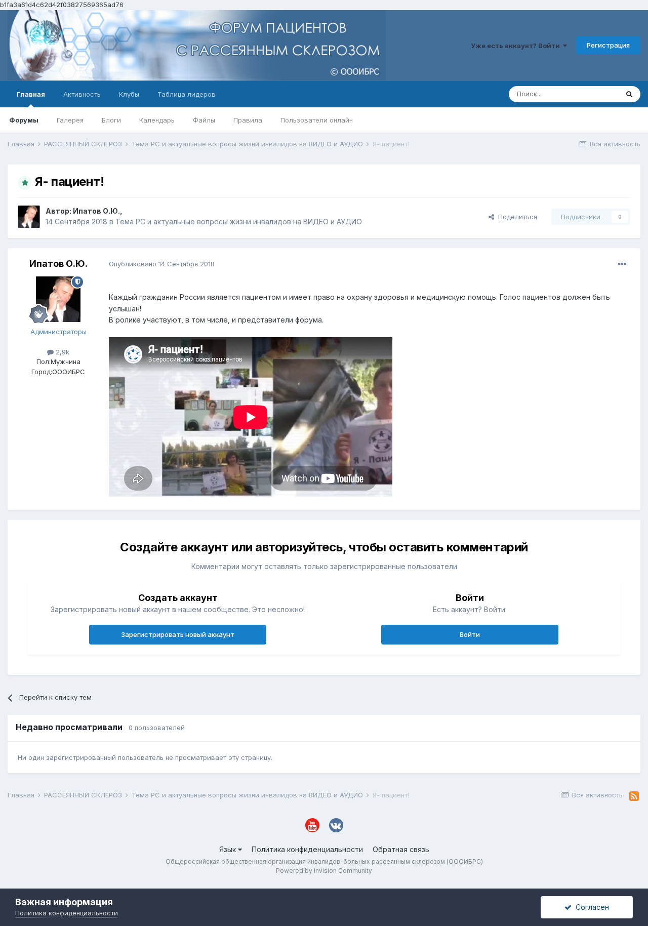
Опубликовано (162, 264)
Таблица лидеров (186, 94)
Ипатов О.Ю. (96, 211)
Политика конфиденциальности (307, 849)
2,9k (61, 352)
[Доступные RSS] (634, 796)
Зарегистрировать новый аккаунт (177, 634)
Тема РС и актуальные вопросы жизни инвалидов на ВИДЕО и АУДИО (238, 221)
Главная (31, 94)
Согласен (590, 907)
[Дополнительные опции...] (622, 264)
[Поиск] (629, 94)
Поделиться (515, 217)
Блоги (111, 120)
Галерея (70, 120)
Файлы (204, 120)
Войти (470, 634)
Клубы (129, 94)
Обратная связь (401, 849)
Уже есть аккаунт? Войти (517, 46)
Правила (247, 120)
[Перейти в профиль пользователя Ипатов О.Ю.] (29, 217)
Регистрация (608, 45)
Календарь (157, 120)
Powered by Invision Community (324, 870)
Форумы (23, 120)
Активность (82, 94)
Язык (228, 849)
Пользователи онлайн (316, 120)
